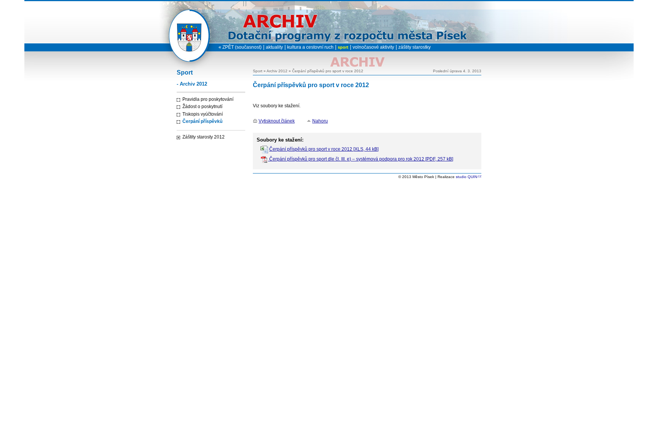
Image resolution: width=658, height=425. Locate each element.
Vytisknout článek (277, 121)
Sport (185, 72)
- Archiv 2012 (192, 84)
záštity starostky (414, 47)
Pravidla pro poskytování (207, 99)
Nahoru (320, 121)
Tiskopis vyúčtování (202, 114)
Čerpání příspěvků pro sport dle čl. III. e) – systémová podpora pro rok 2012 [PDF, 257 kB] (360, 159)
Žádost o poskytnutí (202, 106)
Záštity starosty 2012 (203, 137)
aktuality (274, 47)
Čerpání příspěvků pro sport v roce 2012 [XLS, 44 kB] (324, 149)
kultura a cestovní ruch (310, 47)
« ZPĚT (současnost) (240, 47)
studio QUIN (468, 177)
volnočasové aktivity (373, 47)
